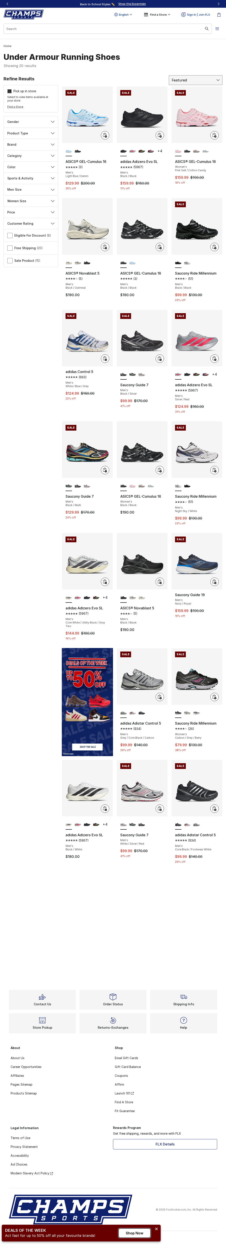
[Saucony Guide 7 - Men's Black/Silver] (78, 486)
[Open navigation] (217, 29)
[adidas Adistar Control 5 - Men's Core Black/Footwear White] (141, 713)
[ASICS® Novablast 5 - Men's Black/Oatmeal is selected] (69, 263)
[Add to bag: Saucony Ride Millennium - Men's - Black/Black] (214, 247)
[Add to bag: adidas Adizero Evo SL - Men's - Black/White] (105, 808)
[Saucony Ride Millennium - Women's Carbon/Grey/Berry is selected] (178, 713)
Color (11, 167)
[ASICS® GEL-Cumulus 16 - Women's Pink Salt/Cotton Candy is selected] (178, 151)
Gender (13, 122)
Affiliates (17, 1075)
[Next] (218, 4)
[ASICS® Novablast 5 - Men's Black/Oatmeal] (141, 598)
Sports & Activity (20, 178)
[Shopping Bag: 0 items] (218, 14)
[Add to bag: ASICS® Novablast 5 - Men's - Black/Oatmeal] (105, 247)
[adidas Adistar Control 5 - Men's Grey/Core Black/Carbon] (196, 825)
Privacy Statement (24, 1147)
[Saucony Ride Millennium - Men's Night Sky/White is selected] (178, 486)
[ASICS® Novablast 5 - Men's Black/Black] (87, 263)
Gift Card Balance (128, 1067)
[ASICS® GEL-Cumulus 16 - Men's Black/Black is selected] (123, 263)
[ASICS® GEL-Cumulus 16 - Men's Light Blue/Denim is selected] (69, 151)
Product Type (17, 133)
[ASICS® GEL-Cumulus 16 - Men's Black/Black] (78, 151)
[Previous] (7, 4)
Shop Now (134, 1233)
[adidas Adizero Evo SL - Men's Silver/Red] (132, 151)
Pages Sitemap (21, 1084)
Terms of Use (20, 1138)
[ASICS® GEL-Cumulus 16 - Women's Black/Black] (187, 151)
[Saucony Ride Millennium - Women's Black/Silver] (196, 713)
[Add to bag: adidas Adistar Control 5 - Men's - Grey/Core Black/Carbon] (160, 697)
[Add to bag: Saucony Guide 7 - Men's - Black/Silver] (160, 358)
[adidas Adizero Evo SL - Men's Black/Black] (187, 375)
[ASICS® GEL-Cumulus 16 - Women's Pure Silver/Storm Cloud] (205, 151)
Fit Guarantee (125, 1111)
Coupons (121, 1075)
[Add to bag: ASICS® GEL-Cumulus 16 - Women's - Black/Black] (160, 470)
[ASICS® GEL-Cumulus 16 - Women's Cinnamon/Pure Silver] (196, 151)
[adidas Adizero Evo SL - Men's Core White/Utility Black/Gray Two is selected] (69, 598)
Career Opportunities (26, 1067)
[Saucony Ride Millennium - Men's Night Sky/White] (187, 263)
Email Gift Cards (126, 1058)
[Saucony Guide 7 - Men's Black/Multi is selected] (69, 486)
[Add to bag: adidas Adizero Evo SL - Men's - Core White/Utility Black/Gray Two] (105, 582)
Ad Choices (19, 1164)
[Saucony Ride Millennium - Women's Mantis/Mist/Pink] (187, 713)
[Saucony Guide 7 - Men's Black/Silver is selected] (123, 375)
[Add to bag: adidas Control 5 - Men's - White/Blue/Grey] (105, 358)
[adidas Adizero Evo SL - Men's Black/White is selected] (69, 825)
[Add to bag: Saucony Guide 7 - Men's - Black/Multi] (105, 470)
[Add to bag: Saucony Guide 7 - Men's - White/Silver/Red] (160, 808)
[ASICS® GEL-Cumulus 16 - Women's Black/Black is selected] (123, 486)
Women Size (16, 201)
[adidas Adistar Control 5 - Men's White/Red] (132, 713)
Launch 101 (122, 1093)
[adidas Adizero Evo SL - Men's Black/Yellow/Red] (141, 151)
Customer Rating (20, 223)
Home (7, 46)
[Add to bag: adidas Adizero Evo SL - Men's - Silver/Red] (214, 358)
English (124, 14)
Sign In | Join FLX (198, 14)
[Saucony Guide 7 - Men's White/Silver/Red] (141, 375)
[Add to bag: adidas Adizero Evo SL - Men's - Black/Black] (160, 135)
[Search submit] (207, 29)
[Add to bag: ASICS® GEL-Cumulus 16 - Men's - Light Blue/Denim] (105, 135)
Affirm (119, 1084)
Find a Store (15, 106)
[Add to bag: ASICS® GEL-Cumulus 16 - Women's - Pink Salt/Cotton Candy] (214, 135)
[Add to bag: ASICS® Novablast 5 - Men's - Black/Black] (160, 582)
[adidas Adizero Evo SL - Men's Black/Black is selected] (123, 151)
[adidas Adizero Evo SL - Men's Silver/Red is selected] (178, 375)
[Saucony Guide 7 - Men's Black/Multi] (132, 375)
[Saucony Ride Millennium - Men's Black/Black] (187, 486)
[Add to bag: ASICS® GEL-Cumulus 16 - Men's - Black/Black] (160, 247)
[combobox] (108, 29)
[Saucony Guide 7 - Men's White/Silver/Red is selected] (123, 825)
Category (14, 156)
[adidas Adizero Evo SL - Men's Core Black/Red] (151, 151)
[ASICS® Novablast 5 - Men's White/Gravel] (78, 263)
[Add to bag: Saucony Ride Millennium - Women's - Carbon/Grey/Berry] (214, 697)
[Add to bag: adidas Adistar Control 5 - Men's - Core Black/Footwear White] (214, 808)
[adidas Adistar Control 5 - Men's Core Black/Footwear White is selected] (178, 825)
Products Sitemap (24, 1093)
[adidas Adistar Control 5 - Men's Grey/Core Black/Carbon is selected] (123, 713)
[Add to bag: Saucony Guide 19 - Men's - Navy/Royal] (214, 582)
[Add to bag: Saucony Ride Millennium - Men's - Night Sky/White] (214, 470)
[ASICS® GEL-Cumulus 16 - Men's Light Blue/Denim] (132, 263)
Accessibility (20, 1155)
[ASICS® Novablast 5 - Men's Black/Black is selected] (123, 598)
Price (11, 212)
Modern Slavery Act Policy (30, 1173)
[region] (113, 4)
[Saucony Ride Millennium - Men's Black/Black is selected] (178, 263)
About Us (17, 1058)
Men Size (14, 189)
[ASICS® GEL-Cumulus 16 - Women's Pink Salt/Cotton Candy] (132, 486)
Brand (11, 144)
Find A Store (124, 1102)
